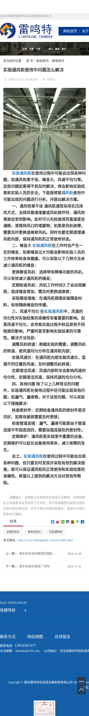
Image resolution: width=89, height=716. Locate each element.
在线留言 (62, 637)
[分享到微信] (63, 522)
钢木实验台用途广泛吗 (34, 566)
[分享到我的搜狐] (73, 522)
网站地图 (35, 637)
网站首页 (70, 31)
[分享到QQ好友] (68, 522)
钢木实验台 (34, 531)
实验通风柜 (42, 245)
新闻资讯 (43, 60)
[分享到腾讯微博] (77, 522)
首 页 (29, 60)
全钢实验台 (12, 531)
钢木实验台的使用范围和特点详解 (38, 553)
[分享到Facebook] (82, 522)
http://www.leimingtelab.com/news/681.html (45, 540)
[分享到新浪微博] (58, 522)
